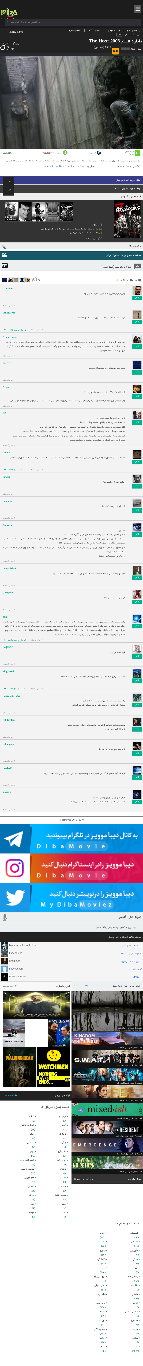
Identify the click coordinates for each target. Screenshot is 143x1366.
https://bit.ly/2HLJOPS (68, 573)
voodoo (6, 452)
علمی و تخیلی (27, 1169)
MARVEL (137, 977)
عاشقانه (134, 1285)
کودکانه (31, 1213)
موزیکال (134, 1329)
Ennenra (7, 525)
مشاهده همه (79, 986)
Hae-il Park (48, 166)
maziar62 (8, 768)
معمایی (134, 1320)
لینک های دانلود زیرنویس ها (127, 188)
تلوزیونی (134, 1250)
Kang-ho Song (78, 166)
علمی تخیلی (100, 1285)
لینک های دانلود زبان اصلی (127, 180)
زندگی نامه (133, 1277)
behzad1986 (9, 312)
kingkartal (8, 671)
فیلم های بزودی (62, 1095)
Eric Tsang (90, 238)
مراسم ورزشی (131, 1312)
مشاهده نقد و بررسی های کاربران (123, 255)
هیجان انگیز (75, 233)
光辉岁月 (97, 225)
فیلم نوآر (102, 1294)
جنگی (135, 1259)
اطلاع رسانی (74, 30)
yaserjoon (8, 592)
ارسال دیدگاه (94, 30)
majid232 (8, 647)
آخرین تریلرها (63, 986)
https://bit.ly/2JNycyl (98, 573)
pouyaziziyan (10, 568)
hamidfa (7, 501)
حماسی (30, 1143)
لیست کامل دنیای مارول (131, 946)
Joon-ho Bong (124, 166)
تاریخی (88, 233)
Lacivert (7, 363)
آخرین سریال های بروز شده (127, 986)
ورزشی (134, 1338)
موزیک (102, 1320)
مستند (103, 1312)
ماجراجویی (101, 1303)
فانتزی (135, 1294)
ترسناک (132, 35)
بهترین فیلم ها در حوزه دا (130, 961)
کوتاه (103, 1347)
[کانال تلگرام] (71, 852)
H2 (4, 413)
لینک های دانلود (133, 30)
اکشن (139, 35)
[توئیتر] (71, 910)
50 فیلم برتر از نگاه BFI (131, 954)
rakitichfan (9, 720)
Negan (6, 387)
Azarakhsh (8, 288)
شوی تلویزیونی (99, 1277)
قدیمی (135, 1303)
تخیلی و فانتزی (27, 1125)
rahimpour (8, 744)
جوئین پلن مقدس (12, 695)
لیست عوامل (114, 30)
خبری (135, 1268)
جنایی (103, 1250)
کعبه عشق (137, 969)
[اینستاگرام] (71, 881)
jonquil (6, 477)
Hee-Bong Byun (62, 166)
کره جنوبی (92, 153)
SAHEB (7, 792)
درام (125, 35)
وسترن (102, 1338)
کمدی (135, 1347)
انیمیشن (134, 1233)
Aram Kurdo (10, 337)
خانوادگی (101, 1259)
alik (5, 617)
